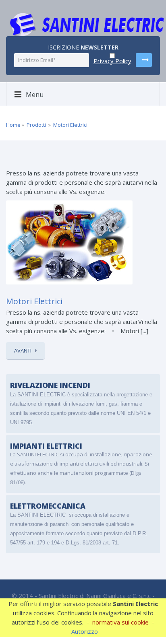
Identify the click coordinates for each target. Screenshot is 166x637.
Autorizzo (84, 631)
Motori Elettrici (70, 124)
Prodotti (36, 124)
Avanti (22, 350)
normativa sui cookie (120, 622)
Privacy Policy (112, 61)
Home (13, 124)
